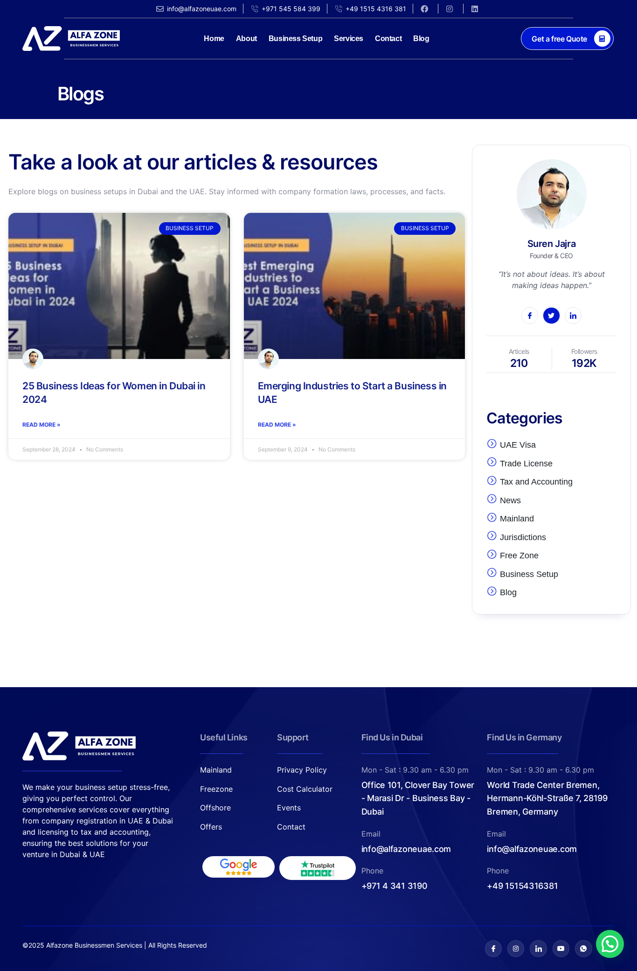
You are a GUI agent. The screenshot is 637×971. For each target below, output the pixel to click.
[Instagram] (515, 948)
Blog (421, 38)
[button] (610, 944)
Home (214, 38)
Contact (388, 38)
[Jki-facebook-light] (493, 948)
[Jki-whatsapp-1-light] (583, 948)
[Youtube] (561, 948)
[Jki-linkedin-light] (538, 948)
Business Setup (295, 38)
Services (348, 38)
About (246, 38)
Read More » (41, 424)
